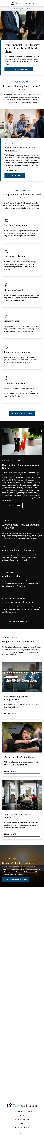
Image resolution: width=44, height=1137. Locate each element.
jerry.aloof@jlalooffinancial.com (22, 1111)
